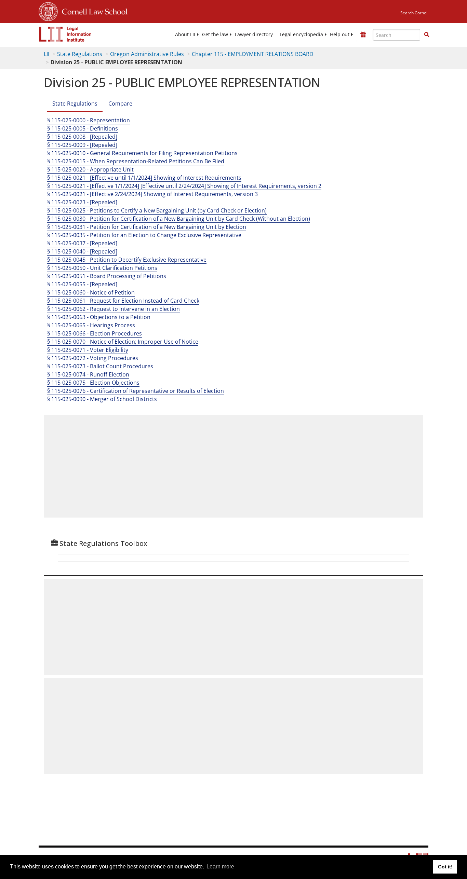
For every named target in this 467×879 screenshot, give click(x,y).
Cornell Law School (93, 10)
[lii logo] (65, 34)
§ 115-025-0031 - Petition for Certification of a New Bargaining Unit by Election (146, 227)
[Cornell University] (48, 10)
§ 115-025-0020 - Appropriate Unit (90, 169)
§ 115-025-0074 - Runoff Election (88, 374)
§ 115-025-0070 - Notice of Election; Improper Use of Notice (122, 341)
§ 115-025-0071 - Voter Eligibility (87, 350)
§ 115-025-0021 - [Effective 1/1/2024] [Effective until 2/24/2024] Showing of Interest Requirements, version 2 (184, 186)
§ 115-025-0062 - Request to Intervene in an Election (113, 309)
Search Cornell (414, 13)
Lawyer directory (254, 34)
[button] (426, 34)
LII (46, 54)
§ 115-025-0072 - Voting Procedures (92, 358)
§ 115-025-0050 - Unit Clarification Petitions (102, 268)
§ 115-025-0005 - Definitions (82, 128)
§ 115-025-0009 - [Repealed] (82, 145)
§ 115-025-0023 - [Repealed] (82, 202)
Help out (339, 34)
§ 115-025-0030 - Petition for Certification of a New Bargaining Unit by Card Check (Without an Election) (178, 218)
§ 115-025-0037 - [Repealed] (82, 243)
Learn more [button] (220, 866)
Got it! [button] (445, 866)
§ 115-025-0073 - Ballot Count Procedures (100, 366)
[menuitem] (185, 34)
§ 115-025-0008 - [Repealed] (82, 136)
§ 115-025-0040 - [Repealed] (82, 251)
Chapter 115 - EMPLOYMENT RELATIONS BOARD (252, 54)
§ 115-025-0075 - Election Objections (93, 382)
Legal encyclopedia (301, 34)
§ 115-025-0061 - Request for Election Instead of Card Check (123, 300)
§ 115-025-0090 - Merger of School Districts (102, 399)
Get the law (215, 34)
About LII (185, 34)
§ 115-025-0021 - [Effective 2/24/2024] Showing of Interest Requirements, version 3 (152, 194)
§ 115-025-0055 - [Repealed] (82, 284)
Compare (120, 103)
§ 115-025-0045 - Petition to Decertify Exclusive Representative (126, 259)
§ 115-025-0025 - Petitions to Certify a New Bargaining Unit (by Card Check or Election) (157, 210)
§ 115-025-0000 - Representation (88, 120)
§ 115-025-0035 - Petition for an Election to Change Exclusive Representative (144, 235)
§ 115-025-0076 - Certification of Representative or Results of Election (135, 391)
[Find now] (426, 34)
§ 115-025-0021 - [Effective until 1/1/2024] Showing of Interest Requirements (144, 177)
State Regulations (79, 54)
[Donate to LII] (363, 34)
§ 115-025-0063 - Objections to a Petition (98, 317)
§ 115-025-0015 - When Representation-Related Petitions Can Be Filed (135, 161)
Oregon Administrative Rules (147, 54)
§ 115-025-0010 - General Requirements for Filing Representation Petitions (142, 153)
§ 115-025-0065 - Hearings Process (91, 325)
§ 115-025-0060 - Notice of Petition (91, 292)
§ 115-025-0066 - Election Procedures (94, 333)
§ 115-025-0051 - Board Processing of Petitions (106, 276)
